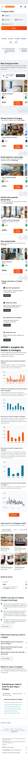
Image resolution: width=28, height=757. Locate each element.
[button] (2, 6)
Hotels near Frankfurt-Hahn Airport (12, 713)
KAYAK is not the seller (8, 747)
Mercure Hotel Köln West (9, 177)
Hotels (11, 729)
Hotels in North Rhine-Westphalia (18, 730)
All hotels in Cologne (6, 722)
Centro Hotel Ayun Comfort (9, 137)
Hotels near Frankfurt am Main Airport (13, 704)
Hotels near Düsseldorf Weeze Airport (13, 709)
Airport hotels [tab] (6, 693)
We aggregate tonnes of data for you (11, 750)
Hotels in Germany (5, 730)
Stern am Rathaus (7, 262)
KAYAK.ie (6, 729)
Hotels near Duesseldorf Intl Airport (12, 706)
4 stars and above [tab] (6, 529)
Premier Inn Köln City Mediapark (11, 220)
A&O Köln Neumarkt (7, 94)
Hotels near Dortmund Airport (11, 711)
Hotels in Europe (18, 729)
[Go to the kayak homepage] (9, 7)
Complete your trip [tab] (17, 693)
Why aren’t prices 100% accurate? (11, 752)
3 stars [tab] (15, 529)
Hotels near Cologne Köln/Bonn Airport (13, 702)
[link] (7, 295)
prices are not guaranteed (7, 742)
